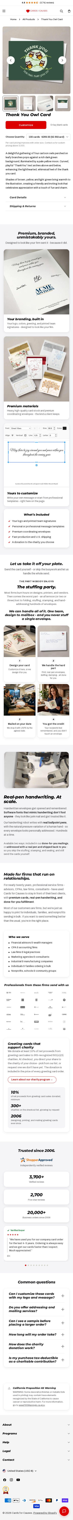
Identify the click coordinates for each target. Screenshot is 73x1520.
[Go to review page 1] (25, 1265)
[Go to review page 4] (33, 1265)
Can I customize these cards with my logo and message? (32, 1295)
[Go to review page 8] (44, 1265)
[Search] (61, 11)
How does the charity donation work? (26, 1346)
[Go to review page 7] (42, 1265)
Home (13, 19)
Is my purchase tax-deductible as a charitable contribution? (33, 1360)
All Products (29, 19)
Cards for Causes (22, 1513)
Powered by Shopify (45, 1513)
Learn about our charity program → (32, 1079)
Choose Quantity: (15, 137)
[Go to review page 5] (36, 1265)
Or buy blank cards (59, 125)
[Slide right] (62, 60)
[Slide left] (11, 60)
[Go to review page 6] (39, 1265)
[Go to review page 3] (31, 1265)
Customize (26, 125)
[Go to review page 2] (28, 1265)
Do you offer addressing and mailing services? (32, 1309)
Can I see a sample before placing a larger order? (29, 1323)
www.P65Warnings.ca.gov (32, 1405)
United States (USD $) (20, 1471)
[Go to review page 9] (47, 1265)
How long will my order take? (32, 1334)
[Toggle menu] (4, 11)
